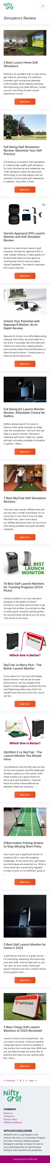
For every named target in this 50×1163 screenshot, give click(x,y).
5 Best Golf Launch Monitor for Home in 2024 (25, 946)
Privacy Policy (10, 1119)
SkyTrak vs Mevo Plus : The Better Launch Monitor (23, 666)
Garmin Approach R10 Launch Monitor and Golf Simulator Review (24, 237)
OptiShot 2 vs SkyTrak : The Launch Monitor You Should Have (23, 755)
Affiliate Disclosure (13, 1122)
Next (33, 1080)
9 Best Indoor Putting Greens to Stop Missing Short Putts (23, 844)
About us (8, 1113)
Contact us (9, 1116)
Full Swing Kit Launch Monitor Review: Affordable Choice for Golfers (24, 412)
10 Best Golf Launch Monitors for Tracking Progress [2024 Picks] (24, 587)
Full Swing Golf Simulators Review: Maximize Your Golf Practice (23, 150)
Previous (9, 1080)
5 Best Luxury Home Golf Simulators (21, 64)
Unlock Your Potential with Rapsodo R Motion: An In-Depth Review (22, 324)
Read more (25, 102)
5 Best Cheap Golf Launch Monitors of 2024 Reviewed (23, 1028)
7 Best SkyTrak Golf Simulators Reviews (25, 499)
